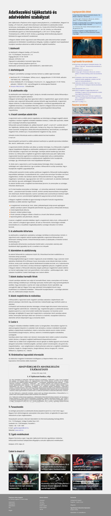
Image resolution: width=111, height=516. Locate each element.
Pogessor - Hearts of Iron (76, 502)
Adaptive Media (74, 509)
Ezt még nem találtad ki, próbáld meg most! (87, 57)
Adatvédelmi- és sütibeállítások (78, 512)
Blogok (10, 510)
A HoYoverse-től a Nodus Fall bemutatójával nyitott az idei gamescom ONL (87, 27)
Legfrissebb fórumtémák (82, 61)
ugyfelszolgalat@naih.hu (21, 428)
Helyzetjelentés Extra (80, 88)
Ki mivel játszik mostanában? (82, 70)
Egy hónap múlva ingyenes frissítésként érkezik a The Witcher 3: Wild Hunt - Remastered (86, 15)
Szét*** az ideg (79, 101)
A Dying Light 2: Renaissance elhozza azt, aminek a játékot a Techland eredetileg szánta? (86, 19)
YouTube (42, 502)
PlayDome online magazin (16, 497)
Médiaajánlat (12, 504)
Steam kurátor (43, 507)
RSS (10, 507)
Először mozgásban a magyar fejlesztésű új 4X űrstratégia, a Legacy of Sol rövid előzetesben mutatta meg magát (86, 32)
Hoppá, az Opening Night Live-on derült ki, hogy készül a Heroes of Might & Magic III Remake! (87, 23)
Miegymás (73, 505)
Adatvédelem (12, 505)
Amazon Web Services (17, 86)
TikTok (41, 509)
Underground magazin (75, 500)
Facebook (42, 500)
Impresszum (12, 502)
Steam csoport (43, 505)
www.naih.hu (19, 430)
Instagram (42, 504)
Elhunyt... (77, 68)
